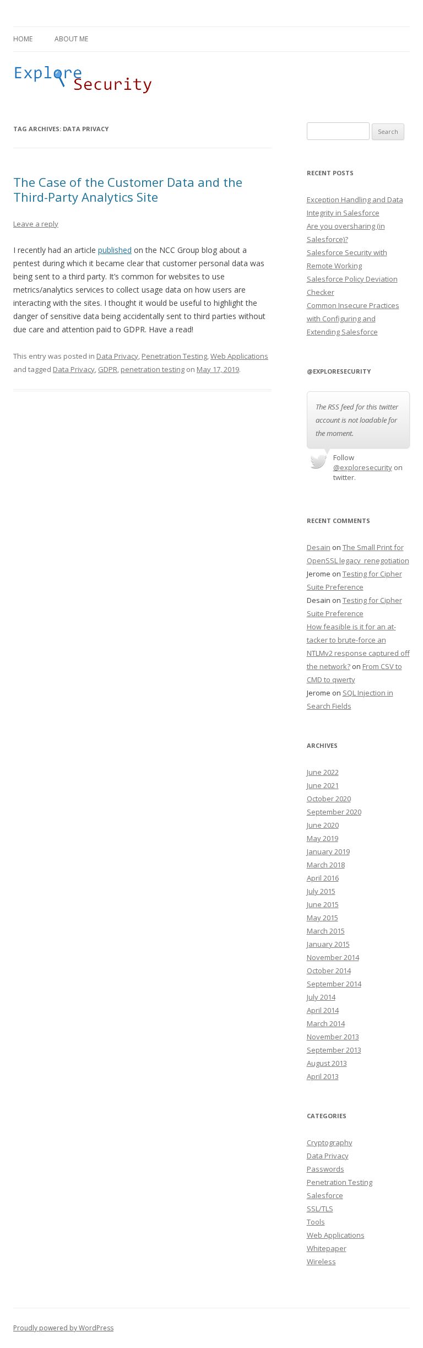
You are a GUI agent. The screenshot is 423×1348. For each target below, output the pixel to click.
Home (22, 39)
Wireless (321, 1261)
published (115, 250)
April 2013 (323, 1076)
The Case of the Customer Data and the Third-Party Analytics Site (127, 189)
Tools (316, 1222)
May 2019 (322, 838)
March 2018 (326, 865)
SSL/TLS (320, 1209)
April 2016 (323, 878)
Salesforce (325, 1195)
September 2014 (334, 984)
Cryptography (329, 1142)
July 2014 (321, 997)
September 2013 (334, 1050)
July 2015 (321, 891)
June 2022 (323, 772)
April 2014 (323, 1010)
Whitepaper (326, 1248)
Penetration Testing (174, 356)
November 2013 (333, 1037)
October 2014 (329, 970)
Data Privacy (117, 356)
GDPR (107, 369)
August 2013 (327, 1063)
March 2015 (326, 931)
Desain (318, 547)
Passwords (325, 1169)
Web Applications (239, 356)
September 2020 (334, 812)
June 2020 (323, 825)
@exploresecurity (362, 467)
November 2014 (333, 957)
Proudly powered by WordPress (63, 1328)
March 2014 (326, 1023)
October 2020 (329, 799)
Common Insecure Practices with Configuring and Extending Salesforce (353, 318)
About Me (71, 39)
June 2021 (323, 785)
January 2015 (328, 944)
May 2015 (322, 918)
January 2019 (328, 851)
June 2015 (323, 904)
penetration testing (153, 369)
